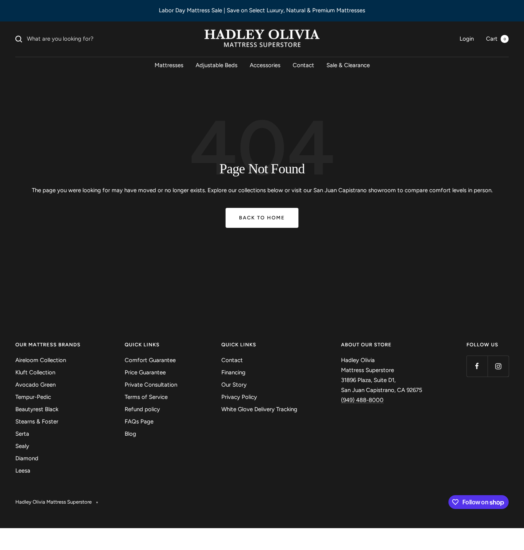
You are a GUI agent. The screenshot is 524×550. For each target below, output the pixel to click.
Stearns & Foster (36, 421)
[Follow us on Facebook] (477, 366)
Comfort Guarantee (150, 360)
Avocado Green (35, 384)
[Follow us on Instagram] (498, 366)
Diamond (26, 458)
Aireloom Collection (40, 360)
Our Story (234, 384)
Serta (22, 433)
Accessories (265, 65)
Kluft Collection (35, 372)
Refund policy (142, 409)
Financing (233, 372)
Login (467, 38)
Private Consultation (151, 384)
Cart (496, 38)
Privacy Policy (239, 397)
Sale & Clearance (348, 65)
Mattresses (169, 65)
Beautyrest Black (36, 409)
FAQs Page (139, 421)
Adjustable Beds (216, 65)
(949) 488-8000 (362, 400)
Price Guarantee (145, 372)
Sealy (22, 446)
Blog (130, 433)
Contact (303, 65)
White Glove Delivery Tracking (259, 409)
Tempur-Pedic (33, 397)
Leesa (22, 470)
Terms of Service (146, 397)
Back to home (262, 218)
